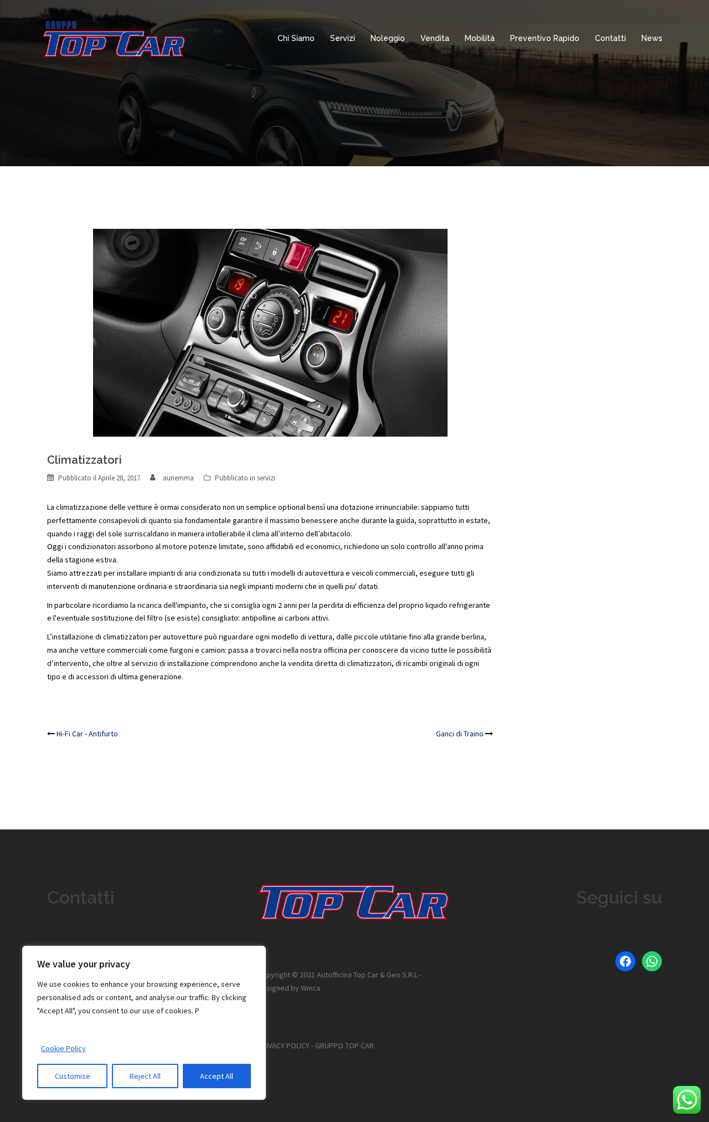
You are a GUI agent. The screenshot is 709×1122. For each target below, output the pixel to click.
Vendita (434, 38)
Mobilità (480, 38)
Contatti (610, 38)
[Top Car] (114, 38)
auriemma (178, 478)
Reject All (145, 1076)
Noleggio (388, 38)
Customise (72, 1076)
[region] (144, 1023)
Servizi (342, 38)
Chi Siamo (296, 38)
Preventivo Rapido (544, 38)
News (651, 38)
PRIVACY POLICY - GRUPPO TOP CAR (316, 1046)
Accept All (216, 1076)
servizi (266, 478)
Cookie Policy (63, 1048)
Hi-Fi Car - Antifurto (87, 734)
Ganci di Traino (460, 734)
